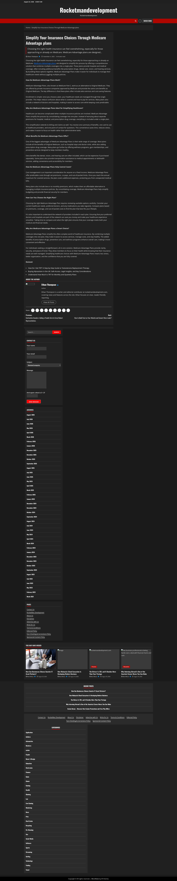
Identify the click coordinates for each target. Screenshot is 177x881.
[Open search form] (135, 21)
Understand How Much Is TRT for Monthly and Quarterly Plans (52, 274)
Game (27, 777)
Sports (28, 848)
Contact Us (30, 609)
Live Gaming (29, 803)
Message (30, 370)
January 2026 (31, 446)
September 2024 (32, 517)
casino (28, 750)
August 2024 (30, 521)
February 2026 (31, 441)
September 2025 (32, 463)
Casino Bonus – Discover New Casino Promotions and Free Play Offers (88, 709)
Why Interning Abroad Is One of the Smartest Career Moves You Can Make (134, 672)
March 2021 (30, 596)
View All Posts (48, 302)
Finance (94, 667)
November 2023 (31, 561)
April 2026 (30, 432)
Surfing (28, 856)
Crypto (28, 755)
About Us (30, 616)
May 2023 (30, 588)
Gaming (28, 786)
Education (126, 667)
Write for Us (31, 625)
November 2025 (31, 455)
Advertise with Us (33, 622)
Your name (31, 346)
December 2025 (31, 450)
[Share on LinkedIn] (41, 310)
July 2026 (30, 419)
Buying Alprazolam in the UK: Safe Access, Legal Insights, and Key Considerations (59, 271)
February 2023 (31, 592)
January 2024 (31, 552)
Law (27, 799)
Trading (28, 865)
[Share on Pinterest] (50, 310)
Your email (31, 354)
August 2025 (30, 468)
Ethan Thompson (32, 56)
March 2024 (30, 543)
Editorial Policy (32, 631)
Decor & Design (30, 759)
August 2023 (30, 574)
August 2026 (31, 415)
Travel (27, 870)
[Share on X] (37, 310)
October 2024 (31, 512)
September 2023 (32, 570)
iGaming (28, 794)
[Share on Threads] (64, 310)
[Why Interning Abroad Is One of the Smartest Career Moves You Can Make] (136, 659)
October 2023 (31, 565)
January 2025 (31, 499)
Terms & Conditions (34, 628)
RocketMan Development (35, 612)
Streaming (29, 852)
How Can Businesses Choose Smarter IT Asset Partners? (39, 672)
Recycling (29, 825)
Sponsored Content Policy (36, 637)
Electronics (29, 768)
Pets (27, 817)
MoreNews (95, 879)
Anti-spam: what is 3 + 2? (36, 393)
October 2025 (31, 459)
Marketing (29, 808)
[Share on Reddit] (55, 310)
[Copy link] (68, 310)
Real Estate (29, 821)
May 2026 (30, 428)
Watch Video (148, 21)
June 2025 (30, 477)
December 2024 (31, 503)
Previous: (44, 318)
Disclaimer (30, 619)
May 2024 (30, 534)
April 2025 (30, 486)
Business (28, 746)
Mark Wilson (30, 676)
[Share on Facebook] (33, 310)
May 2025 (30, 481)
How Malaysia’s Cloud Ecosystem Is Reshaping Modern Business (69, 672)
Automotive (29, 741)
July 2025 (30, 472)
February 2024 (31, 548)
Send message (34, 402)
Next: (93, 316)
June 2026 (30, 424)
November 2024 (31, 508)
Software (28, 843)
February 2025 (31, 495)
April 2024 (30, 539)
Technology (29, 861)
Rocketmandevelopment (88, 10)
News (27, 812)
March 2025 (30, 490)
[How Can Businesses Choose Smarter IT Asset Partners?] (41, 659)
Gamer (28, 781)
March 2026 (30, 437)
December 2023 (31, 557)
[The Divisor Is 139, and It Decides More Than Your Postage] (104, 659)
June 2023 (30, 583)
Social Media (29, 839)
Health (28, 790)
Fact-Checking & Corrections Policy (39, 634)
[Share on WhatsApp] (46, 310)
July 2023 (30, 579)
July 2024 (30, 526)
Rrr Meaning (29, 830)
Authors (28, 737)
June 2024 (30, 530)
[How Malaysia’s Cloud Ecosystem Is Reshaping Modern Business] (73, 659)
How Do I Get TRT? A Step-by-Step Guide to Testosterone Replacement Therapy (58, 268)
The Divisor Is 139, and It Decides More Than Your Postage (102, 672)
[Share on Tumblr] (59, 310)
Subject (29, 362)
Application (29, 732)
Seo (27, 834)
